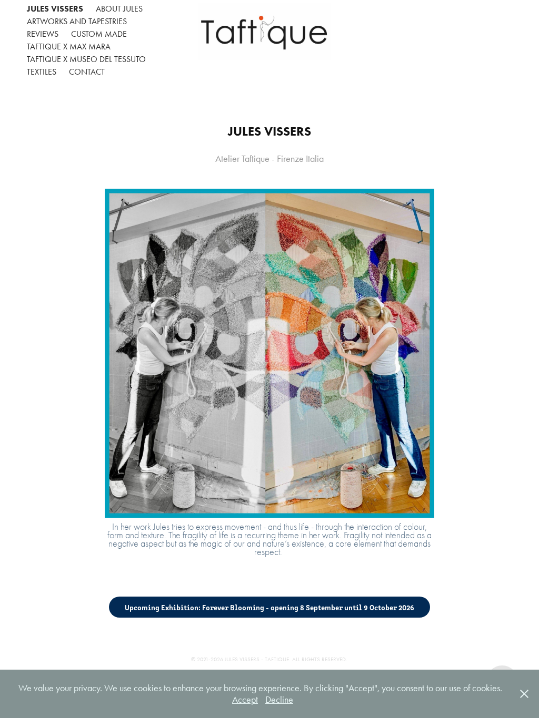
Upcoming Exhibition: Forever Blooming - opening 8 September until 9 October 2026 (269, 607)
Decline (279, 699)
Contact (87, 72)
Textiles (41, 72)
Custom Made (99, 34)
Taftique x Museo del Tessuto (86, 59)
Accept (245, 699)
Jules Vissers (55, 9)
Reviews (42, 34)
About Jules (119, 9)
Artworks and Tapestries (77, 21)
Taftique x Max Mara (69, 47)
